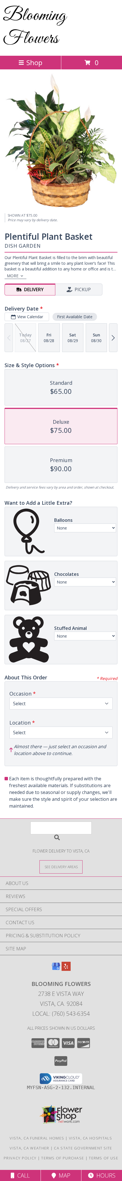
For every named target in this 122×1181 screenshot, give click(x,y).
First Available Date (74, 316)
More (12, 275)
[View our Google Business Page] (55, 969)
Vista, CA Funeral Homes (37, 1138)
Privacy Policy (20, 1158)
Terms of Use (103, 1158)
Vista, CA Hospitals (90, 1138)
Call (22, 1175)
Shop (34, 62)
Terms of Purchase (62, 1158)
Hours (104, 1175)
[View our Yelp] (66, 969)
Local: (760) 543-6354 (61, 1013)
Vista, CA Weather (29, 1148)
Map (63, 1175)
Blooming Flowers (34, 27)
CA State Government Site (83, 1148)
